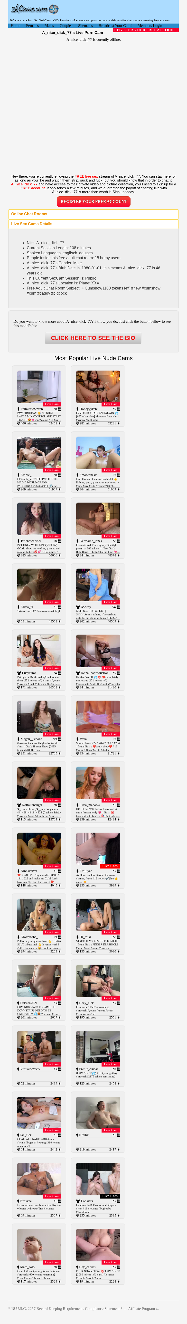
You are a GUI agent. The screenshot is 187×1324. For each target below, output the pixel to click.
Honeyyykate (88, 409)
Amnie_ (25, 475)
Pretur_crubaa (88, 1069)
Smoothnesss (88, 475)
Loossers (86, 1201)
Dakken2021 (28, 1003)
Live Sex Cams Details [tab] (31, 224)
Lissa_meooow (89, 805)
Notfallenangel (31, 805)
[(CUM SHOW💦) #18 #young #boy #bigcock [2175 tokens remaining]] (98, 1062)
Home (15, 26)
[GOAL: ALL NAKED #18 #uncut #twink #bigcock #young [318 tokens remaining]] (39, 1128)
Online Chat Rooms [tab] (29, 214)
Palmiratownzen (31, 409)
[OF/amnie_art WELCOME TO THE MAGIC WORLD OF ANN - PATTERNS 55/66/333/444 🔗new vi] (39, 468)
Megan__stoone (31, 739)
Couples (66, 26)
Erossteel (26, 1201)
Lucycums (28, 673)
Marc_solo (27, 1267)
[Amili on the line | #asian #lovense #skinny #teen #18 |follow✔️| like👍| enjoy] (98, 864)
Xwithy (85, 607)
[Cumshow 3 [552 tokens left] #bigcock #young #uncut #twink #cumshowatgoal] (98, 996)
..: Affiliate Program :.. (141, 1309)
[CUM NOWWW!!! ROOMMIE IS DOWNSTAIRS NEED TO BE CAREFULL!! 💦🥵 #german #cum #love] (39, 996)
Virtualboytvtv (29, 1069)
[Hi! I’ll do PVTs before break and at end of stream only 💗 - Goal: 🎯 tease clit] (98, 798)
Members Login (150, 26)
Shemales (85, 26)
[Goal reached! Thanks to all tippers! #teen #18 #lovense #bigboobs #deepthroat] (98, 1194)
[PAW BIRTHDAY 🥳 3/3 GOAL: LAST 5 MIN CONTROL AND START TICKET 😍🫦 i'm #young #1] (39, 402)
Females (32, 26)
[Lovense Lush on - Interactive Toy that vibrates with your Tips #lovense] (39, 1194)
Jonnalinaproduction (94, 673)
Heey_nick (86, 1003)
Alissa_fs (26, 607)
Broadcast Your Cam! (115, 26)
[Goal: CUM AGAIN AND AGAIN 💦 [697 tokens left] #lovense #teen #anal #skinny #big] (98, 402)
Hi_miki (85, 937)
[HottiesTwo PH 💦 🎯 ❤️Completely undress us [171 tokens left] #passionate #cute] (98, 666)
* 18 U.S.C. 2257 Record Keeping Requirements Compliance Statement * (65, 1309)
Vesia (83, 739)
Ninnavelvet (28, 871)
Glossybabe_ (29, 937)
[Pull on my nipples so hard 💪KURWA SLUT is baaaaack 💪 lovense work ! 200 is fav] (39, 930)
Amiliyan (85, 871)
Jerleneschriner (30, 541)
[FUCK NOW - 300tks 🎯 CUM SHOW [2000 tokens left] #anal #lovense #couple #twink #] (98, 1260)
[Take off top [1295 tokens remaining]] (39, 600)
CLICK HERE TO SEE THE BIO (93, 338)
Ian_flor (25, 1135)
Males (49, 26)
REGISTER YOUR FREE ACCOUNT (94, 201)
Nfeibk (83, 1135)
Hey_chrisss (86, 1267)
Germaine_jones (90, 541)
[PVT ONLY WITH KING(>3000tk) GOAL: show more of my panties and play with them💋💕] (39, 534)
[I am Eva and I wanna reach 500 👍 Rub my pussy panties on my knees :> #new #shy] (98, 468)
